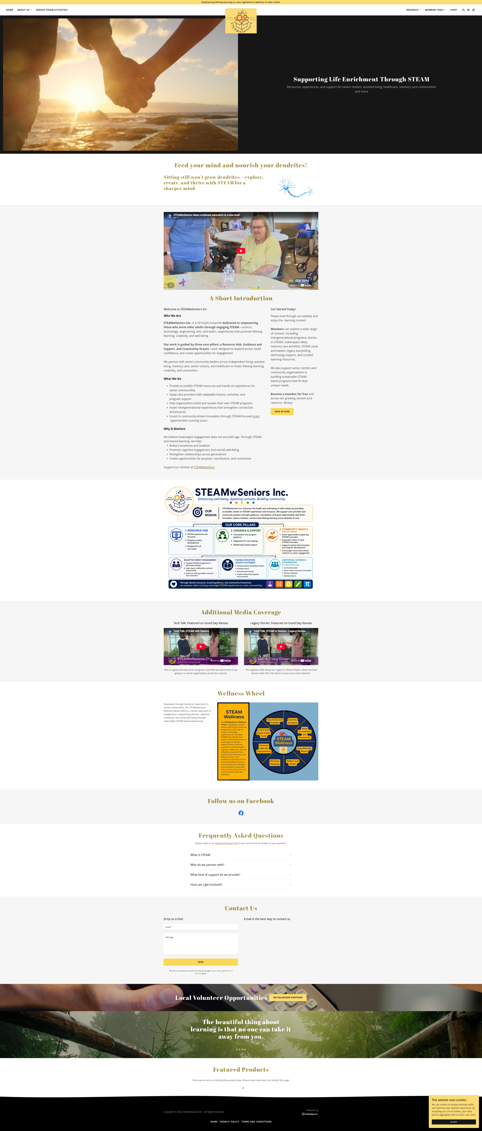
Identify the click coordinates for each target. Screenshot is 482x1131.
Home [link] (9, 10)
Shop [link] (453, 10)
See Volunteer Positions (288, 997)
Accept (453, 1122)
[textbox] (201, 927)
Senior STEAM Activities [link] (52, 10)
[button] (24, 9)
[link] (241, 9)
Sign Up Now (282, 411)
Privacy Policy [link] (216, 971)
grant (256, 416)
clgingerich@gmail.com (226, 843)
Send (201, 962)
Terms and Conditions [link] (256, 1121)
